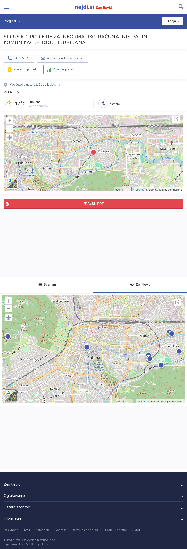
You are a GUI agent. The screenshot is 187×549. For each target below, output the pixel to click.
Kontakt (60, 530)
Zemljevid (143, 284)
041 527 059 (22, 58)
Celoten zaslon (176, 119)
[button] (9, 137)
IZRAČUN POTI (94, 204)
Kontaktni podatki (25, 69)
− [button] (9, 128)
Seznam (50, 284)
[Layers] (12, 183)
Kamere (115, 104)
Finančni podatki (64, 69)
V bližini (9, 92)
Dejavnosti (11, 530)
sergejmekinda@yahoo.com (65, 58)
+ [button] (9, 121)
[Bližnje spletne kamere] (102, 103)
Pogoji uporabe (116, 530)
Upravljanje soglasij (85, 530)
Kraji (27, 530)
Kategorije (42, 530)
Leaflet (140, 189)
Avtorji (136, 530)
